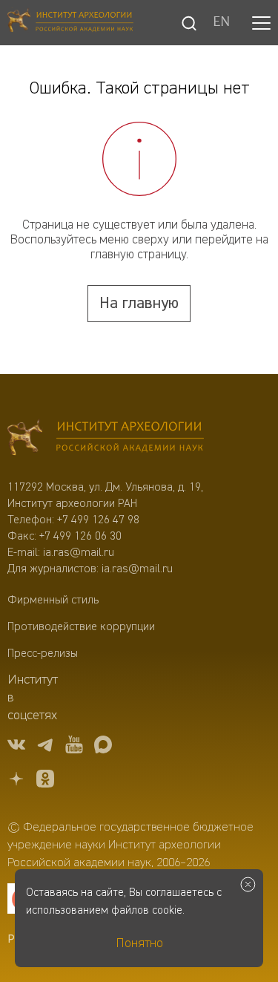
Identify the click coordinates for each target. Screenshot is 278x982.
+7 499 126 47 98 (98, 520)
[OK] (45, 781)
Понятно (139, 943)
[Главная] (70, 22)
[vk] (16, 747)
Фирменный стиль (53, 600)
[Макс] (103, 747)
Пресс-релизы (42, 654)
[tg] (45, 747)
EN (221, 23)
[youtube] (74, 747)
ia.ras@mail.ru (78, 553)
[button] (261, 23)
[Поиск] (189, 23)
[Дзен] (16, 781)
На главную (139, 303)
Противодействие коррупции (81, 627)
